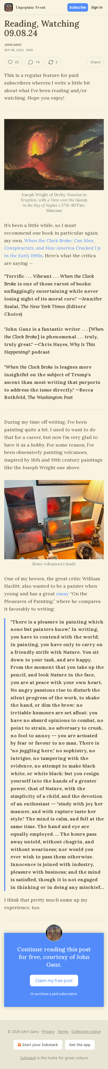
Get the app (79, 1044)
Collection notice (86, 1031)
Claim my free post (54, 980)
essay (62, 594)
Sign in (97, 7)
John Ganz (12, 45)
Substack (28, 1057)
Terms (63, 1031)
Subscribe (77, 7)
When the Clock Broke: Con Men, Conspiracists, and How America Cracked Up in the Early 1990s (52, 248)
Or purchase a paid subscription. (54, 994)
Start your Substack (40, 1044)
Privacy (48, 1031)
